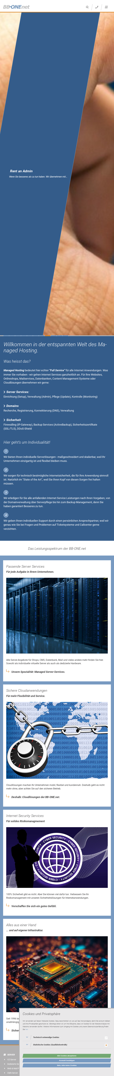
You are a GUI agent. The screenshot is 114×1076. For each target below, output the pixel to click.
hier (26, 1029)
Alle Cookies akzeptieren (67, 1056)
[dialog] (66, 1042)
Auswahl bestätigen (67, 1060)
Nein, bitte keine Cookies (67, 1065)
